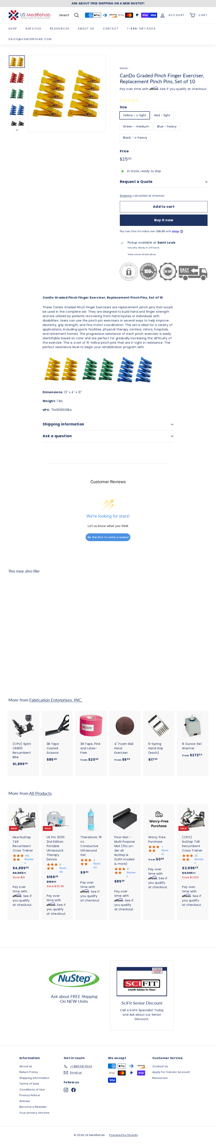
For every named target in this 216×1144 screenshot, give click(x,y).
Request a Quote (136, 181)
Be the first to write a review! (108, 537)
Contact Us (160, 1066)
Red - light (162, 115)
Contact (111, 28)
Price (124, 151)
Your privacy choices (34, 1113)
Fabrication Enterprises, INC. (55, 699)
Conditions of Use (32, 1090)
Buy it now (163, 220)
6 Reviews (62, 868)
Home (123, 68)
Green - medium (136, 126)
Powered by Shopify (123, 1135)
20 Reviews (198, 859)
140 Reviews (28, 859)
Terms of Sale (29, 1084)
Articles (24, 1101)
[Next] (16, 129)
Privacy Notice (29, 1095)
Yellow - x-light (134, 115)
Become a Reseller (33, 1107)
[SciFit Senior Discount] (142, 981)
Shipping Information (34, 1078)
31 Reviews (131, 872)
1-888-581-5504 (141, 28)
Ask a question (57, 436)
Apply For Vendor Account (171, 1072)
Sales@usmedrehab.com (30, 39)
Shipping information (63, 424)
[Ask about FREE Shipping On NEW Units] (74, 978)
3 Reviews (96, 863)
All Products (40, 793)
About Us (86, 28)
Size (123, 107)
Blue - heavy (167, 126)
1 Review (165, 850)
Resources (60, 28)
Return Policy (28, 1072)
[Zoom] (67, 93)
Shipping (126, 195)
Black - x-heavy (135, 137)
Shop (12, 28)
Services (34, 28)
